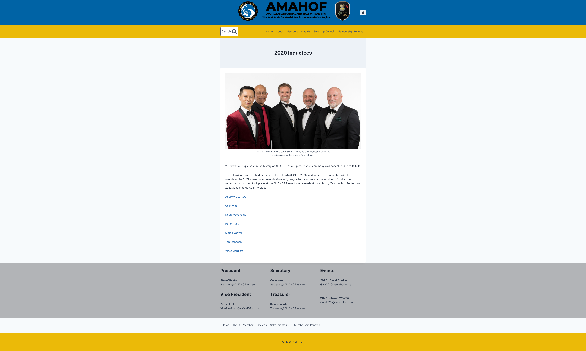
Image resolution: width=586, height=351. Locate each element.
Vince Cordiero (234, 250)
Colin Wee (231, 205)
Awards (305, 31)
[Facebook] (363, 12)
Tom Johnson (233, 241)
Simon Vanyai (233, 232)
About (279, 31)
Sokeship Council (323, 31)
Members (292, 31)
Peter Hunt (232, 223)
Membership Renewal (351, 31)
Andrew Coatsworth (237, 196)
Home (269, 31)
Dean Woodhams (235, 214)
